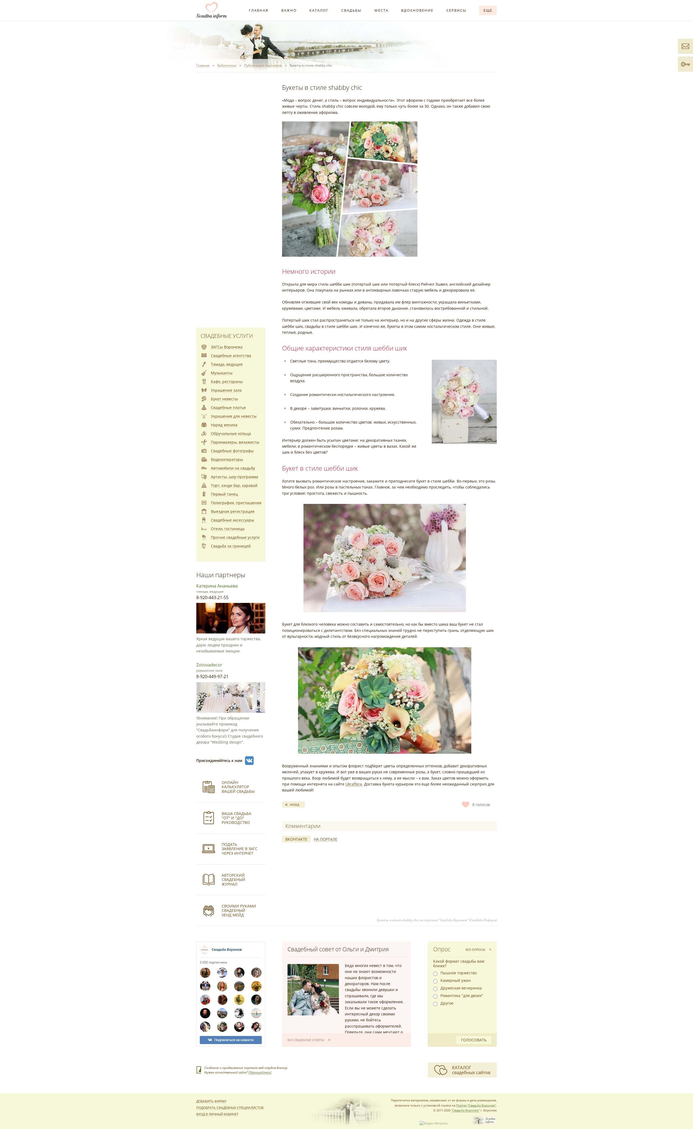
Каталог (319, 10)
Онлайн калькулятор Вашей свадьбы (238, 787)
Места (381, 10)
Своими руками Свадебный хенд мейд (239, 910)
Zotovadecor (209, 665)
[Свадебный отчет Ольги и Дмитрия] (313, 989)
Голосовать (473, 1039)
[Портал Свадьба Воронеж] (211, 10)
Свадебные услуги (227, 335)
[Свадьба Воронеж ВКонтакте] (249, 760)
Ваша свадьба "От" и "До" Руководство (236, 818)
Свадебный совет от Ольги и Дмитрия (338, 949)
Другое (446, 1003)
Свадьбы (351, 10)
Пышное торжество (458, 973)
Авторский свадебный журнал (233, 880)
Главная (258, 10)
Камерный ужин (455, 980)
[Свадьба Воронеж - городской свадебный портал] (485, 1123)
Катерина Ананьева (217, 586)
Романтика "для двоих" (461, 996)
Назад (294, 805)
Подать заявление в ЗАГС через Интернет (239, 849)
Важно (289, 10)
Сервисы (456, 10)
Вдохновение (417, 10)
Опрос (441, 949)
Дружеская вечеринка (461, 988)
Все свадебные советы (305, 1040)
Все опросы (475, 949)
